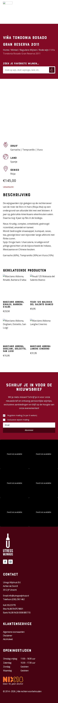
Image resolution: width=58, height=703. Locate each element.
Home (6, 49)
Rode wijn (44, 49)
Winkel (14, 49)
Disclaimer (7, 635)
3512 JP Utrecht (10, 589)
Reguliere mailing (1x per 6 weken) (22, 415)
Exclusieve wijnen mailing (18, 419)
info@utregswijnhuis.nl (18, 595)
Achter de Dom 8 (10, 586)
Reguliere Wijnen (28, 49)
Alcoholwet (8, 639)
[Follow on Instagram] (10, 562)
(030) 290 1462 (18, 599)
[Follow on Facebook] (5, 562)
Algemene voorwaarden (13, 631)
